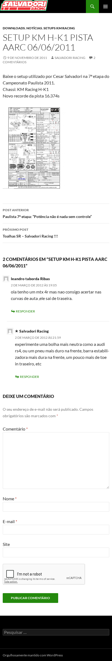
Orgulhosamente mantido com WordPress (33, 655)
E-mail (10, 521)
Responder (25, 311)
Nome (10, 498)
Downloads (14, 28)
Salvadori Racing (70, 58)
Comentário (15, 428)
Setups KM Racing (59, 28)
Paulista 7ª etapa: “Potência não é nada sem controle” (47, 213)
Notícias (34, 28)
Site (6, 544)
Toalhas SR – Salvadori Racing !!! (30, 232)
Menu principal (105, 6)
